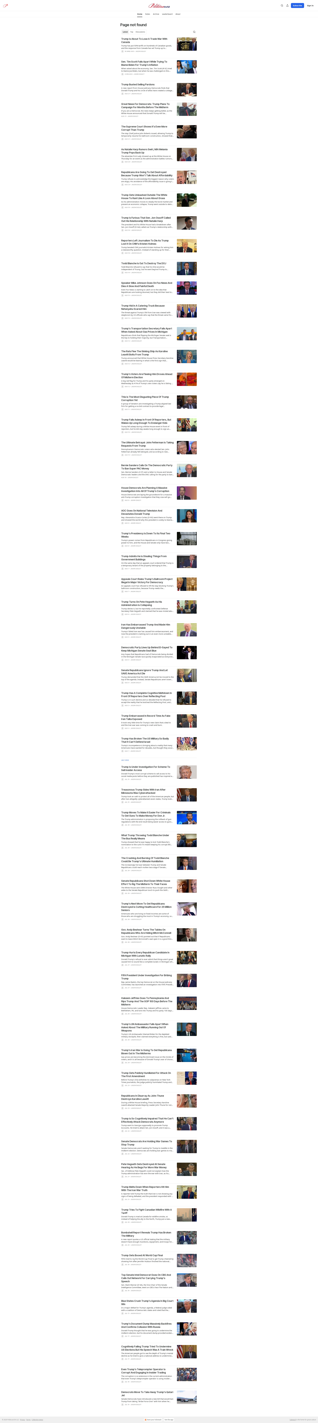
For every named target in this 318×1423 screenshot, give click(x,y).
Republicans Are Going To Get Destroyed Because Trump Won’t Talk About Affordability (146, 174)
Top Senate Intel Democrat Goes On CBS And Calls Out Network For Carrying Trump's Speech (146, 1278)
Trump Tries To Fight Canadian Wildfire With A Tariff (146, 1211)
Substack (293, 1420)
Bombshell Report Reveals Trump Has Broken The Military (146, 1234)
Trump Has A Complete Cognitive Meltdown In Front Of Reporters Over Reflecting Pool (146, 695)
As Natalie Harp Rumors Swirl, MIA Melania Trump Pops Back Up (144, 151)
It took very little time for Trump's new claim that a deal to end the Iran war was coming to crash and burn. (146, 723)
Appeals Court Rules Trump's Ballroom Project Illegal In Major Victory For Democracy (147, 581)
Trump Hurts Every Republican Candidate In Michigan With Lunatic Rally (145, 954)
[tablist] (133, 31)
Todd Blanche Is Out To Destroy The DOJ (143, 263)
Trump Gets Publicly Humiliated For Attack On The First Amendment (146, 1075)
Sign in (310, 5)
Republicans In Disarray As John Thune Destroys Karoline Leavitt (142, 1097)
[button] (140, 14)
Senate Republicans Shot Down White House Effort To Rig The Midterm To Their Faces (145, 882)
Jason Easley (141, 51)
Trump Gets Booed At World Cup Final (142, 1255)
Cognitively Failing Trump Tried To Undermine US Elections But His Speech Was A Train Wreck (147, 1348)
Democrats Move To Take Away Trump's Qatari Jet (147, 1394)
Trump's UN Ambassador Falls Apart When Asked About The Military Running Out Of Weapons (144, 1027)
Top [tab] (131, 32)
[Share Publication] (287, 5)
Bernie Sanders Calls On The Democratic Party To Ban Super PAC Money (146, 467)
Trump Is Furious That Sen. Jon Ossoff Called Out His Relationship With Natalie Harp (146, 219)
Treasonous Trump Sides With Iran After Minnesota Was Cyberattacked (143, 791)
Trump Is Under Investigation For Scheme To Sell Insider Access (145, 769)
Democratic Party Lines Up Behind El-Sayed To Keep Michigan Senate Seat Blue (146, 649)
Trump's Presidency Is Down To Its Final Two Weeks (145, 535)
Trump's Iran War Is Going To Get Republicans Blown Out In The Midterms (146, 1052)
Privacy (22, 1420)
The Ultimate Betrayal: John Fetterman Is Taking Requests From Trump (147, 444)
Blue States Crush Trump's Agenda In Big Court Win (147, 1303)
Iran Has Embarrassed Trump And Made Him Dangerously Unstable (145, 626)
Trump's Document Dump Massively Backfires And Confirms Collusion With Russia (146, 1325)
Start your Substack (154, 1420)
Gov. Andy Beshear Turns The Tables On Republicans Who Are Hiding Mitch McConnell (146, 931)
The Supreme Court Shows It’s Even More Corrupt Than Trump (144, 128)
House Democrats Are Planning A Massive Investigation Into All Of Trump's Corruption (145, 489)
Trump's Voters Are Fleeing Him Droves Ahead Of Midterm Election (146, 376)
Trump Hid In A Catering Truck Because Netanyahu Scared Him (143, 307)
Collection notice (37, 1420)
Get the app (169, 1420)
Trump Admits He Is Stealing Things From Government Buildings (144, 558)
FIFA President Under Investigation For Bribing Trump (146, 977)
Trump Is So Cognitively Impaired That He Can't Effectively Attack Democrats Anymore (147, 1120)
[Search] (281, 5)
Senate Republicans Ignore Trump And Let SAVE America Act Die (144, 672)
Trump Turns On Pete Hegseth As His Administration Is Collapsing (141, 603)
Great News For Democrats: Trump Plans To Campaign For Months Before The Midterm (145, 106)
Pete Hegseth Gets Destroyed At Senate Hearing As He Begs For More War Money (144, 1166)
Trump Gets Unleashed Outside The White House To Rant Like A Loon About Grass (144, 197)
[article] (159, 46)
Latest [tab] (125, 32)
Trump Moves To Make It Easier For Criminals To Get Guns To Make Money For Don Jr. (146, 814)
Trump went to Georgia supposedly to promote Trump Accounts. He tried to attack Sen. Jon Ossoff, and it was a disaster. (145, 1126)
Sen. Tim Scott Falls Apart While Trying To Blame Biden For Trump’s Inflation (144, 63)
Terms (28, 1420)
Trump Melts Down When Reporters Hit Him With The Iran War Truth (145, 1189)
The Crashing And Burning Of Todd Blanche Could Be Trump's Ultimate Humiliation (145, 860)
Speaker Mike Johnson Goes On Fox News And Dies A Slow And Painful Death (146, 285)
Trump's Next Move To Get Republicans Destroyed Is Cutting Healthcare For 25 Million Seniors (146, 907)
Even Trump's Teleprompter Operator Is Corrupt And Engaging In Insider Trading (143, 1371)
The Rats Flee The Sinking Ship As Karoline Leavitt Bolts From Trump (144, 353)
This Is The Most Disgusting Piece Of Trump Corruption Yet (145, 399)
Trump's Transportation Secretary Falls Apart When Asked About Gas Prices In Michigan (146, 330)
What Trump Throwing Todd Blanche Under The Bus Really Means (145, 837)
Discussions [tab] (140, 32)
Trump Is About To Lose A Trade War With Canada (144, 40)
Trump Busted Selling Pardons (138, 84)
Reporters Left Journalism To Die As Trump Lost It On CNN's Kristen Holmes (145, 242)
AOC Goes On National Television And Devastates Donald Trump (141, 512)
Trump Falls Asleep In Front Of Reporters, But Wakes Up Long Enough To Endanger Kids (146, 421)
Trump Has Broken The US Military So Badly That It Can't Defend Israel (145, 740)
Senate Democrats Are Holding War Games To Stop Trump (146, 1143)
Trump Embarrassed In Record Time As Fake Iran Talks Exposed (145, 717)
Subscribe (297, 5)
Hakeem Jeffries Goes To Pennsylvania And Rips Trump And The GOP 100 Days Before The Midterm (146, 1001)
